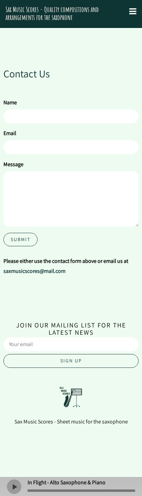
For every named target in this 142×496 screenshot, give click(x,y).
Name (10, 102)
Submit (20, 239)
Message (13, 164)
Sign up (71, 360)
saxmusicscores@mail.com (34, 271)
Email (9, 133)
